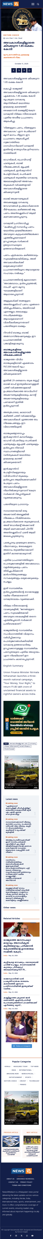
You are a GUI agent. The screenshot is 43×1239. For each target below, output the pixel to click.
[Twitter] (19, 70)
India (5, 956)
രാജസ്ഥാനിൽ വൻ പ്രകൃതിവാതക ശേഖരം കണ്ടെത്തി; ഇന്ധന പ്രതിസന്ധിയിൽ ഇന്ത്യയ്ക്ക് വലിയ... (18, 984)
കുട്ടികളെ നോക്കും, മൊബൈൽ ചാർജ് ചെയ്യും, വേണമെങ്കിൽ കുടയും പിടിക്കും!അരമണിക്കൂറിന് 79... (20, 966)
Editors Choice (11, 35)
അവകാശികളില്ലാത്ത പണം (19, 743)
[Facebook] (13, 70)
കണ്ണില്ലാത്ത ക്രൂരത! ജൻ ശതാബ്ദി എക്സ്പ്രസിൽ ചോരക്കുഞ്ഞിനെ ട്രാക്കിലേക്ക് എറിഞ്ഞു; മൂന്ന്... (20, 1002)
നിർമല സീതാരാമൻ (11, 746)
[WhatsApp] (29, 70)
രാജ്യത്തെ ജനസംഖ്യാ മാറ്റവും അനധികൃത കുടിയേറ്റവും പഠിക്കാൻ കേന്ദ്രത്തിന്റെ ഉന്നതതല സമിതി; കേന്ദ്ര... (18, 946)
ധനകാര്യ (33, 743)
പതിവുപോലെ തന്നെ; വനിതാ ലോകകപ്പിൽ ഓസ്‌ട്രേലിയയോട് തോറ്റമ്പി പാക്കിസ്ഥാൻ (32, 1151)
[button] (38, 4)
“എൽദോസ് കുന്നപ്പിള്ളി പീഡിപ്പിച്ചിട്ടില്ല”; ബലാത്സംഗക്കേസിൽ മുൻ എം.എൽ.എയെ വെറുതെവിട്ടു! (18, 810)
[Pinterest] (24, 70)
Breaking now (12, 803)
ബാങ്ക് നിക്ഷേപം (25, 746)
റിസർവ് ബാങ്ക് (9, 749)
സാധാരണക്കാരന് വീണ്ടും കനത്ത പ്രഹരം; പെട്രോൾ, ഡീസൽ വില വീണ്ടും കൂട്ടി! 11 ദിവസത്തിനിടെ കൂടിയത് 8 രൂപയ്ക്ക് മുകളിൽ (19, 827)
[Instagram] (16, 1236)
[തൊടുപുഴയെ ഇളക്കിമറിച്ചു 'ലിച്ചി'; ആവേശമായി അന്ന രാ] (21, 1026)
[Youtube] (32, 1236)
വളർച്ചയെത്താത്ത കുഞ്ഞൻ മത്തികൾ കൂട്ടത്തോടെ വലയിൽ (11, 1152)
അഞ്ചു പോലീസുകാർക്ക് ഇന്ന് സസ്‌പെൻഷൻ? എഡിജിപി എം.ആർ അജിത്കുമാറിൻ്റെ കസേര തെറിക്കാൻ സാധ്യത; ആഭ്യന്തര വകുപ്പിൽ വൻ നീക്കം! (18, 846)
